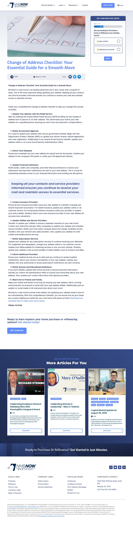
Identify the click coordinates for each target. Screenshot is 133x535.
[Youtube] (115, 467)
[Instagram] (124, 467)
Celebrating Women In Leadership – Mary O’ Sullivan (64, 405)
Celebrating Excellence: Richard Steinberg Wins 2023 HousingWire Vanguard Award (25, 407)
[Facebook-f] (111, 467)
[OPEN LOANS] (64, 5)
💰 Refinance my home (105, 49)
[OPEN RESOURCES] (78, 5)
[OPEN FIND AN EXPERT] (54, 5)
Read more (26, 431)
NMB (13, 413)
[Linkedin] (119, 467)
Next (108, 58)
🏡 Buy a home (102, 41)
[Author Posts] (11, 413)
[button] (70, 77)
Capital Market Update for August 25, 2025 (104, 411)
